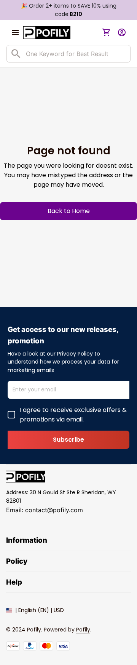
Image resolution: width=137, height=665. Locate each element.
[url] (83, 630)
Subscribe (68, 439)
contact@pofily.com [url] (54, 510)
